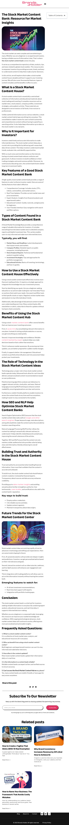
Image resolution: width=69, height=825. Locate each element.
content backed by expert (12, 340)
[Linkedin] (45, 814)
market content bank (20, 323)
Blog (18, 814)
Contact (34, 814)
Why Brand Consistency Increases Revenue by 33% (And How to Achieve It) (48, 752)
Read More (5, 760)
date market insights (21, 484)
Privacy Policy (46, 822)
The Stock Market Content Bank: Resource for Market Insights (21, 18)
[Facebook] (42, 814)
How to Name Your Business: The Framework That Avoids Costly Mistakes (17, 794)
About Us (26, 814)
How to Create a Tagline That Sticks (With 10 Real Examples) (16, 747)
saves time (11, 329)
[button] (45, 3)
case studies (16, 489)
